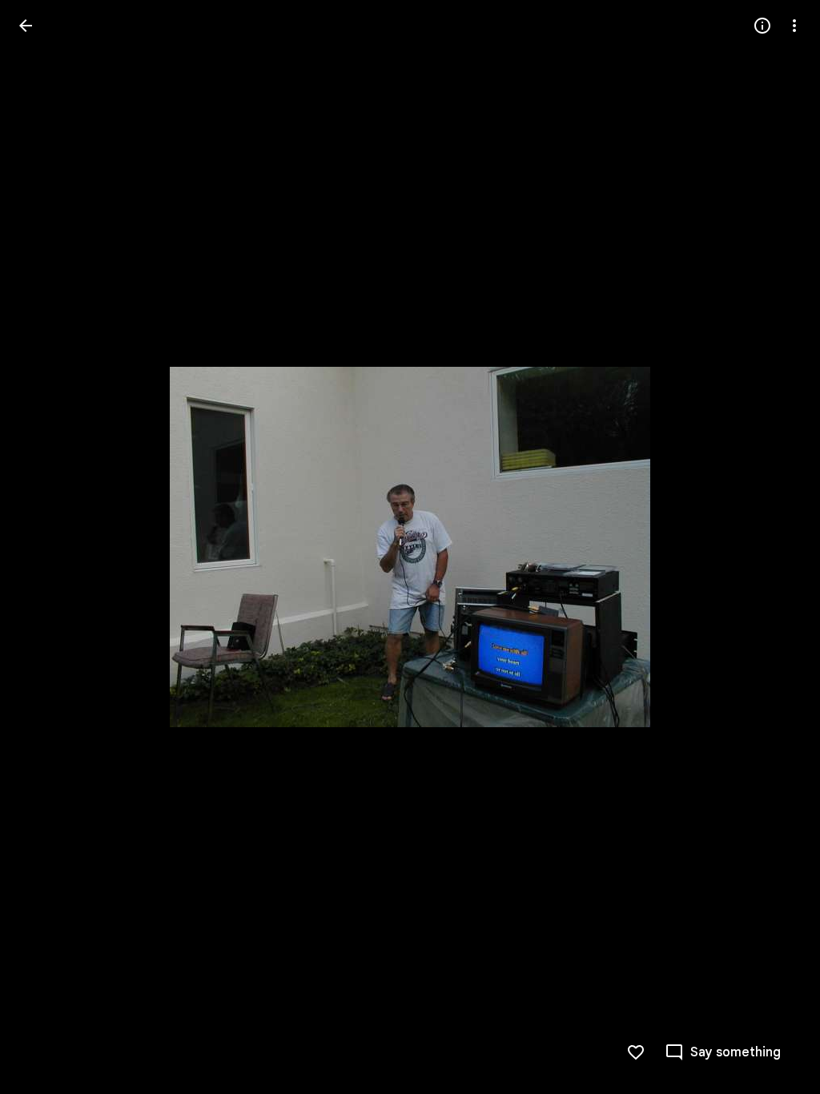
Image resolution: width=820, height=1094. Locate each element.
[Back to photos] (25, 25)
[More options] (794, 26)
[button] (44, 547)
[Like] (635, 1052)
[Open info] (762, 26)
